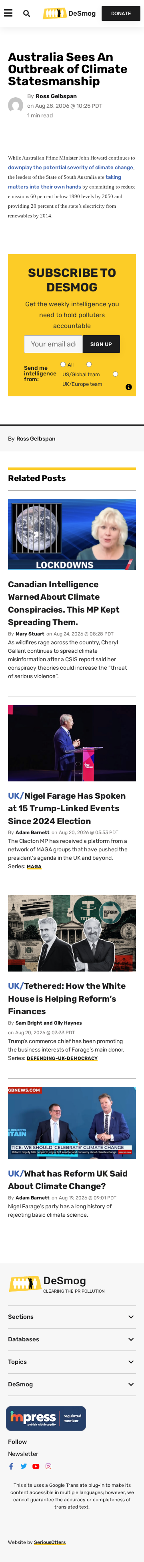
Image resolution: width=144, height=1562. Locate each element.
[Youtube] (36, 1466)
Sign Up (101, 344)
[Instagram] (48, 1466)
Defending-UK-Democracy (62, 1058)
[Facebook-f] (11, 1466)
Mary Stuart (30, 634)
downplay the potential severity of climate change (70, 167)
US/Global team (81, 374)
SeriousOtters (50, 1542)
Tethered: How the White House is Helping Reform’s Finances (67, 998)
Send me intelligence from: (40, 373)
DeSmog (82, 13)
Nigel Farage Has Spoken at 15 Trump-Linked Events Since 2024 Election (67, 808)
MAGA (34, 866)
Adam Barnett (33, 832)
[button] (72, 1317)
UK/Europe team (82, 384)
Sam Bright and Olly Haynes (49, 1023)
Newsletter (23, 1453)
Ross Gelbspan (56, 96)
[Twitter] (23, 1466)
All (71, 364)
